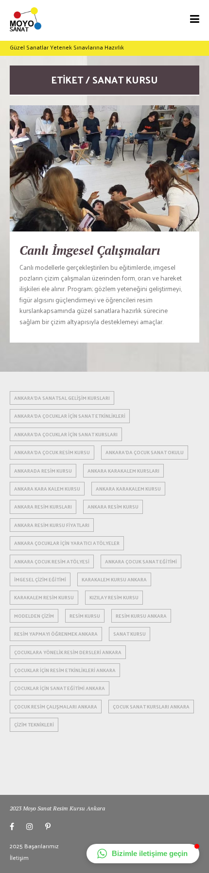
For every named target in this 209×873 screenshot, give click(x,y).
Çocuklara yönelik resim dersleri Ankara (68, 652)
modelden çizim (34, 615)
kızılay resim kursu (114, 597)
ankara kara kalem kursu (47, 488)
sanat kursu (129, 633)
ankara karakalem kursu (128, 488)
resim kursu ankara (141, 615)
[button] (143, 853)
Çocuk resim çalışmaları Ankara (55, 706)
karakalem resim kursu (44, 597)
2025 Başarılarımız (34, 845)
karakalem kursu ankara (114, 579)
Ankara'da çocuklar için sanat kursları (66, 434)
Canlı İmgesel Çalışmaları (89, 250)
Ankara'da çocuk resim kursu (52, 452)
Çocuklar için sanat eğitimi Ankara (59, 688)
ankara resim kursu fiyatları (51, 525)
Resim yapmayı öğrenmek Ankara (56, 633)
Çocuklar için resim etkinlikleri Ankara (65, 670)
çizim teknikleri (34, 724)
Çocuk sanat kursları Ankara (151, 706)
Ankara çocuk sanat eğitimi (141, 561)
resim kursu (85, 615)
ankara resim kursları (43, 506)
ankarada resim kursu (43, 470)
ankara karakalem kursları (123, 470)
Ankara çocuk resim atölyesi (51, 561)
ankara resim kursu (113, 506)
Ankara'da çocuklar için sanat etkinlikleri (69, 416)
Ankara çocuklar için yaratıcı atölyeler (67, 543)
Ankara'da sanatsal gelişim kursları (62, 398)
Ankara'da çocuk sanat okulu (144, 452)
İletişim (19, 857)
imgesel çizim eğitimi (40, 579)
